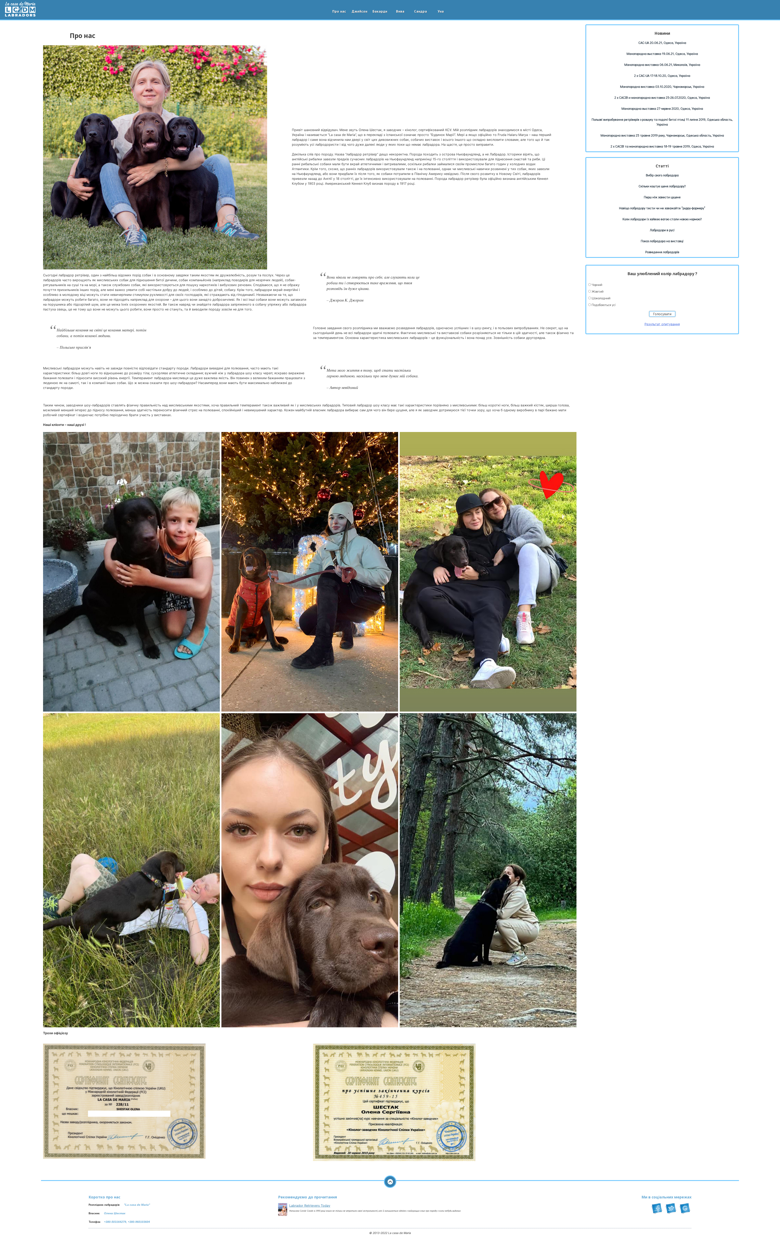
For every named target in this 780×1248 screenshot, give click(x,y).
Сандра (420, 11)
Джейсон (359, 11)
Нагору (390, 1181)
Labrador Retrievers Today (309, 1206)
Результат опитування (662, 324)
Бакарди (380, 11)
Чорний (597, 284)
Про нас (339, 11)
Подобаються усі (604, 305)
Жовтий (597, 291)
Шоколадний (601, 298)
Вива (400, 11)
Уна (441, 11)
